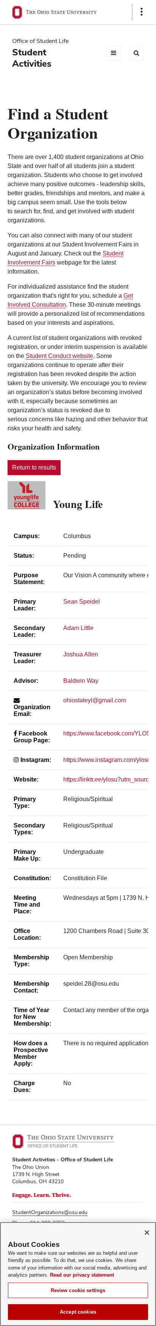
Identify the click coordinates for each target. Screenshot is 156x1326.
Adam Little (78, 628)
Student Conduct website (59, 356)
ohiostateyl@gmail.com (94, 700)
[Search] (136, 53)
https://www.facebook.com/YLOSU (109, 733)
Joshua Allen (80, 654)
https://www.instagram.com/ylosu (107, 760)
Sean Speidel (81, 601)
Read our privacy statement (82, 1275)
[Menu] (113, 53)
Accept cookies (78, 1312)
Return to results (34, 467)
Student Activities (31, 57)
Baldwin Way (80, 681)
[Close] (147, 1232)
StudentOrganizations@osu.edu (49, 1212)
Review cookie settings (78, 1290)
